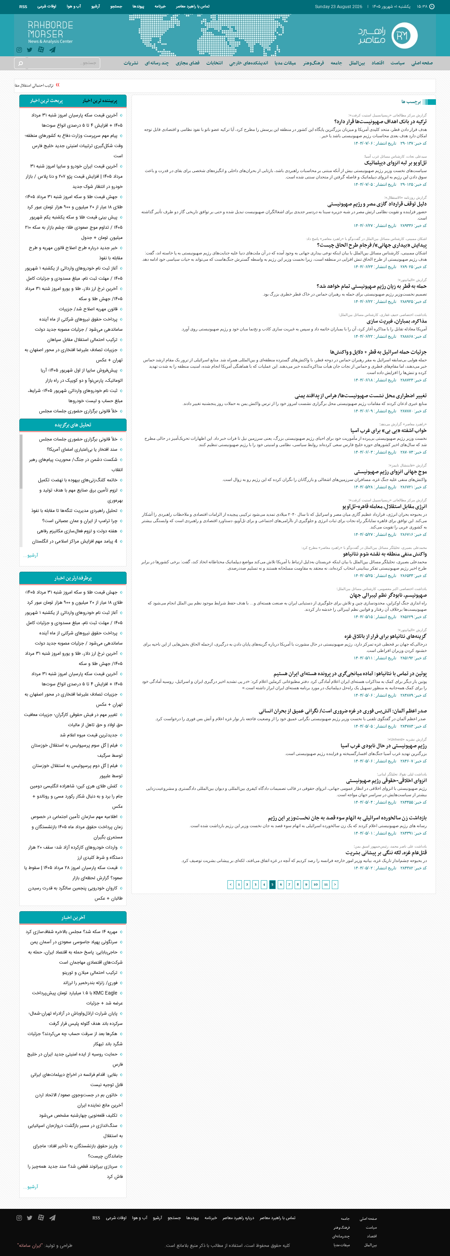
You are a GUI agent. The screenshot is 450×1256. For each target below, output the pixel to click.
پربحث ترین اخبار (46, 101)
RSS (23, 7)
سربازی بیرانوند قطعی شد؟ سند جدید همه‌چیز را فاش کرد (75, 1172)
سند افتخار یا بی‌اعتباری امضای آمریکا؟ (83, 449)
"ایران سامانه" (30, 1246)
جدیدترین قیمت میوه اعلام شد (89, 735)
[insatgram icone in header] (19, 51)
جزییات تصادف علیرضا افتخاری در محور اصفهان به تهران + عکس (74, 355)
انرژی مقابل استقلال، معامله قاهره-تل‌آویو (384, 506)
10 (316, 884)
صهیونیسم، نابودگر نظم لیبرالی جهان (388, 595)
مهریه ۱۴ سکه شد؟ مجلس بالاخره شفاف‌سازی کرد (72, 932)
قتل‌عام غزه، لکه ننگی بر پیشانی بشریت (386, 852)
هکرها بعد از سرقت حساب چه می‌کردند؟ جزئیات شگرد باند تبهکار (75, 1039)
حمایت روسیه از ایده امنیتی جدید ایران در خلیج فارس (75, 1059)
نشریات (131, 63)
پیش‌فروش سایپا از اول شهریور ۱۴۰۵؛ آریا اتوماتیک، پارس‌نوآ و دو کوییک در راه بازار (82, 376)
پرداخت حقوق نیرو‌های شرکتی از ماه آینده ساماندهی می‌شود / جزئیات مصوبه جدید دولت (79, 325)
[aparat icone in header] (41, 51)
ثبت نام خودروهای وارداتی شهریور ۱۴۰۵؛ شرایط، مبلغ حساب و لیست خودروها (75, 396)
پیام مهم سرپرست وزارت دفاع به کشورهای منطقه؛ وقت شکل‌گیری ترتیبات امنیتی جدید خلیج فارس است (74, 146)
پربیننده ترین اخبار (99, 101)
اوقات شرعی (47, 7)
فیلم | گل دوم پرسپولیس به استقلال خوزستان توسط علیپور (77, 771)
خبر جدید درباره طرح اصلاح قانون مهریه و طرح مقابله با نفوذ (76, 253)
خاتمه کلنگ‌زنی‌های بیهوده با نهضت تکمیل (78, 480)
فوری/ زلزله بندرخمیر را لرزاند (91, 983)
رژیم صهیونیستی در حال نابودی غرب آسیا (384, 745)
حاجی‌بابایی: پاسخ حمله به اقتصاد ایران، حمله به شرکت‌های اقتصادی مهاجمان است (75, 957)
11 (326, 884)
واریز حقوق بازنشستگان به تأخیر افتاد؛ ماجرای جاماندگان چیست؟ (78, 1151)
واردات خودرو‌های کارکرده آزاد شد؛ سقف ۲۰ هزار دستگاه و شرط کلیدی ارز (75, 853)
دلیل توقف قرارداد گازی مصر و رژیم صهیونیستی (377, 204)
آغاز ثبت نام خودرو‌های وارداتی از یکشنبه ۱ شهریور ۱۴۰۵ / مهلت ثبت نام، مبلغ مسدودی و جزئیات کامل (74, 274)
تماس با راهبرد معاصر (193, 7)
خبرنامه (160, 7)
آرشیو (95, 7)
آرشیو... (30, 555)
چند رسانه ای (157, 63)
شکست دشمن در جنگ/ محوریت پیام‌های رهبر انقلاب (76, 465)
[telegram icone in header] (52, 51)
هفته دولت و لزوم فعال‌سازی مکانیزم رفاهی (78, 531)
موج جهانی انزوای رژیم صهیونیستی (390, 471)
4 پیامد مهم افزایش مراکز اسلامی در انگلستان (75, 541)
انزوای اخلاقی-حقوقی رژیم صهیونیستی (386, 780)
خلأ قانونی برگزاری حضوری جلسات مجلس (79, 411)
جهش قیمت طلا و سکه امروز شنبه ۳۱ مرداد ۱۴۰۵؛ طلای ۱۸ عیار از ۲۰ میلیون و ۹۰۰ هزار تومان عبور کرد (74, 202)
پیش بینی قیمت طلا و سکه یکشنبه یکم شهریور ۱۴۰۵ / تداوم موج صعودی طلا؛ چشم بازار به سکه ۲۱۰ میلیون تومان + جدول (74, 228)
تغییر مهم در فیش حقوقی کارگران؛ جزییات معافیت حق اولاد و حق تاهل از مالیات (73, 720)
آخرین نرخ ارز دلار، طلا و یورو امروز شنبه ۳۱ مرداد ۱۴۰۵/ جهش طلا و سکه (74, 294)
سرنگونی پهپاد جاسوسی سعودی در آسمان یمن (74, 942)
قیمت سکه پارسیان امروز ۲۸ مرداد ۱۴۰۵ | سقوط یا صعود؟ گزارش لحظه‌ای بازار (73, 873)
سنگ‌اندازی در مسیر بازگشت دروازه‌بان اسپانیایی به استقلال (75, 1131)
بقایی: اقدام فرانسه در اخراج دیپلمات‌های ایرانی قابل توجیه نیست (77, 1080)
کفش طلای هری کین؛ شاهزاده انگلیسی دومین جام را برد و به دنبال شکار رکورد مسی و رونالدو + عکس (76, 796)
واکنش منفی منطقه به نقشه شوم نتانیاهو (384, 554)
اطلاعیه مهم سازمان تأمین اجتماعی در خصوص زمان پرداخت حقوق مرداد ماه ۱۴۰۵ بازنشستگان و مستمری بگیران (77, 827)
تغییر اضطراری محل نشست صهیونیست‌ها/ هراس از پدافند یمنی (361, 395)
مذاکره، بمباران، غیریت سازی (397, 321)
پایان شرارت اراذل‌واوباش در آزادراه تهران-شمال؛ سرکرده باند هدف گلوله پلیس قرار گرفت (75, 1019)
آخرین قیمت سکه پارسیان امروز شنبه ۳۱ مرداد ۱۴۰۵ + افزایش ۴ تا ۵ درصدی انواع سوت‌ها (77, 120)
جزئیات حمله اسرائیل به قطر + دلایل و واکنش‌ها (378, 352)
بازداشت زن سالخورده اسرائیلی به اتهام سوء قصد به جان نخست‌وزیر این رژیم (347, 818)
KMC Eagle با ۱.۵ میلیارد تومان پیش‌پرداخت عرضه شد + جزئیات (77, 998)
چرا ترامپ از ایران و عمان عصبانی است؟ (80, 521)
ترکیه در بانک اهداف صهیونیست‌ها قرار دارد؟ (380, 121)
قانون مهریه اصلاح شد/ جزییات (89, 309)
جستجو (116, 7)
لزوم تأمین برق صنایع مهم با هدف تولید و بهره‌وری (81, 496)
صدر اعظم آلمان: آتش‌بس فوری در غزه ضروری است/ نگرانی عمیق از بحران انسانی (343, 711)
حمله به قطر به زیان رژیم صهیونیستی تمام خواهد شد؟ (372, 286)
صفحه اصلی (422, 63)
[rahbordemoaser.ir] (392, 35)
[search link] (20, 63)
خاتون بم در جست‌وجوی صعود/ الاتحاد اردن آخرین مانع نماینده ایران (79, 1100)
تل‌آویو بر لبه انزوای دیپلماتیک (395, 162)
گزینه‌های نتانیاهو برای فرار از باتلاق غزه (386, 636)
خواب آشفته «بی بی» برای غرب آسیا (389, 430)
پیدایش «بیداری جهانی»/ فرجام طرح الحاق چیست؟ (372, 245)
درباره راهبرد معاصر (238, 1218)
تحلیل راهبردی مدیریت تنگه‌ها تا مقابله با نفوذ (75, 511)
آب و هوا (74, 7)
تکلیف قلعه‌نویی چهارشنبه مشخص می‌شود (79, 1115)
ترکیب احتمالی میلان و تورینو (90, 973)
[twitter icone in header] (30, 51)
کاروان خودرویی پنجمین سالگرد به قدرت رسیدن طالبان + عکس (75, 893)
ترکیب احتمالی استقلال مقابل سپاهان (32, 85)
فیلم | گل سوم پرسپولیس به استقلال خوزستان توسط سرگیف (77, 751)
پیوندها (138, 7)
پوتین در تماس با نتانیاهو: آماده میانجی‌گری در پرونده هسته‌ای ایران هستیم (350, 673)
